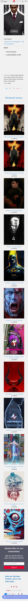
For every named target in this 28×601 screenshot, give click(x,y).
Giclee (9, 83)
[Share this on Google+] (17, 88)
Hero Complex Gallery (16, 590)
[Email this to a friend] (21, 88)
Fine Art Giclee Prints (10, 79)
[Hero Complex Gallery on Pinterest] (14, 587)
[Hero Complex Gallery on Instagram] (16, 587)
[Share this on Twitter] (6, 88)
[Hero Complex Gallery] (14, 1)
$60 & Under (14, 75)
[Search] (22, 1)
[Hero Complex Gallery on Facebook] (11, 587)
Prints (5, 81)
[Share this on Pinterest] (13, 88)
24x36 (10, 65)
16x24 (6, 65)
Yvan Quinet (8, 39)
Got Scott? (20, 79)
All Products (19, 77)
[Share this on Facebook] (10, 88)
